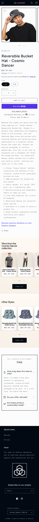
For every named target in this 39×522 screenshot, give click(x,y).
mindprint (15, 518)
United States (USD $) (18, 512)
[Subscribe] (31, 490)
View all (20, 286)
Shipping (4, 73)
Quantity (5, 89)
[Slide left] (15, 46)
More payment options (19, 111)
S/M (14, 84)
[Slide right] (24, 46)
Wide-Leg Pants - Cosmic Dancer (25, 270)
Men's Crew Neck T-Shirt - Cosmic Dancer (9, 270)
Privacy (7, 440)
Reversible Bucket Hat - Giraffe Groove (9, 324)
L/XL (5, 84)
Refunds (7, 435)
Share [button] (6, 230)
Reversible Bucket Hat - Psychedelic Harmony (25, 324)
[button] (2, 3)
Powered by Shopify (26, 518)
